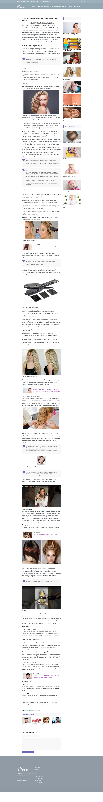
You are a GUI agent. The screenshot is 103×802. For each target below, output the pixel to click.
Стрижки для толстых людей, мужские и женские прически (46, 725)
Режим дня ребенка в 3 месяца (70, 191)
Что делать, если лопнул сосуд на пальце (72, 105)
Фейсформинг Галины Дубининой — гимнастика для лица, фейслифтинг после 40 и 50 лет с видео (71, 35)
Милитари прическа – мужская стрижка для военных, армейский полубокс (56, 726)
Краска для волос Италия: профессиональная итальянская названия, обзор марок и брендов (36, 726)
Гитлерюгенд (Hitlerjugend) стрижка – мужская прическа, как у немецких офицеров (26, 726)
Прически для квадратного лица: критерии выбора (46, 534)
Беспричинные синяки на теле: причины (72, 92)
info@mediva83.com (47, 1)
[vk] (81, 1)
